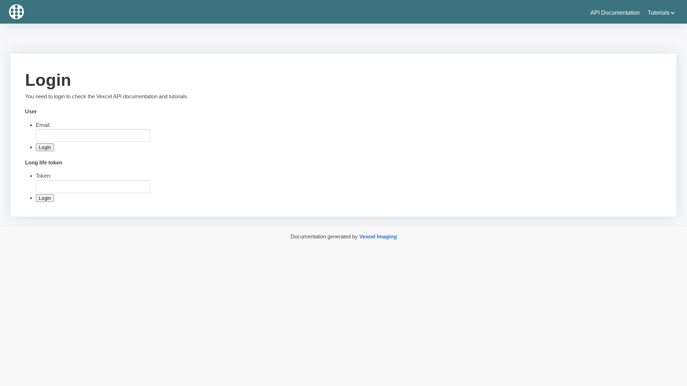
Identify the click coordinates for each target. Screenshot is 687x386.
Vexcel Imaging (378, 236)
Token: (43, 176)
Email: (43, 125)
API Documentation (615, 13)
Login (45, 147)
